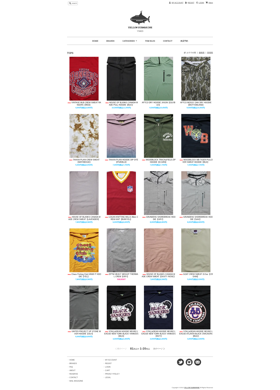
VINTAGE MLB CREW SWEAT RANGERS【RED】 (86, 103)
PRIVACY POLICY (112, 374)
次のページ (158, 349)
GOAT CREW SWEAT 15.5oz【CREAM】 (198, 275)
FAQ (71, 367)
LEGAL (108, 377)
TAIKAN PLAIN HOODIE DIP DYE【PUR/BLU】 (123, 161)
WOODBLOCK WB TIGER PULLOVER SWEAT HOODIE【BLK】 (197, 161)
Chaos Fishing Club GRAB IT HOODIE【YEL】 (86, 275)
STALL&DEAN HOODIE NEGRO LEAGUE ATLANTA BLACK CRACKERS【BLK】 (196, 333)
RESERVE (73, 374)
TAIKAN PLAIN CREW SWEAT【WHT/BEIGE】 (86, 161)
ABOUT (72, 370)
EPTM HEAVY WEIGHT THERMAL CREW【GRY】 (123, 275)
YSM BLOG (150, 41)
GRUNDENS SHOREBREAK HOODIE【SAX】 (198, 218)
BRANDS (110, 41)
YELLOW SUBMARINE (192, 387)
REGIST (191, 3)
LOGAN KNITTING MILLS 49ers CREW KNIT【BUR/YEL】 (123, 218)
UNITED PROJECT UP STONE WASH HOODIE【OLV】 (86, 332)
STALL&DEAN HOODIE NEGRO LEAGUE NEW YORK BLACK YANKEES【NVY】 (158, 333)
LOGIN (201, 3)
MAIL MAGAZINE (76, 381)
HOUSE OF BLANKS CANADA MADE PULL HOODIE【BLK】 (123, 103)
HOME (95, 41)
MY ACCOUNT (177, 3)
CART (107, 370)
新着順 (210, 53)
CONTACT (167, 41)
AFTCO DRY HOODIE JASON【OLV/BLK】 (158, 103)
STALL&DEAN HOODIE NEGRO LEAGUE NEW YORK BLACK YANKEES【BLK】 (121, 333)
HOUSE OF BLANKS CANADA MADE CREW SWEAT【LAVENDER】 (84, 218)
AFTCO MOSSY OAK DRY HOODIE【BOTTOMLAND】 (195, 103)
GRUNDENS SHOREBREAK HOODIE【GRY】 (160, 218)
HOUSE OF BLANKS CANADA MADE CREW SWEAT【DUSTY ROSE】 (158, 275)
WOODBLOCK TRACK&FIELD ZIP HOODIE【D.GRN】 (161, 161)
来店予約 (184, 41)
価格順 (201, 53)
